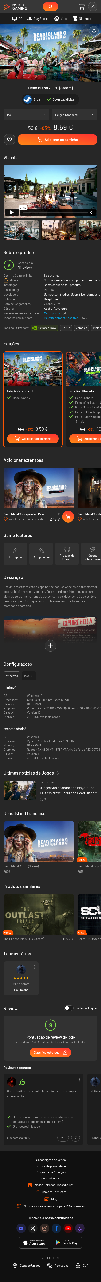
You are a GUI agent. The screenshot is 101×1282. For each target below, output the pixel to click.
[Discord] (21, 1228)
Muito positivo (53, 313)
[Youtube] (68, 1228)
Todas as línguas (86, 1008)
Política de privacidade (50, 1166)
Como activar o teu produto (62, 285)
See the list (51, 275)
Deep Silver (51, 299)
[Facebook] (56, 1228)
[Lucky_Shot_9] (21, 969)
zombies (81, 328)
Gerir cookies (50, 1258)
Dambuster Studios (57, 294)
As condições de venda (50, 1160)
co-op (66, 328)
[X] (33, 1228)
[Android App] (67, 1243)
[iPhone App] (34, 1243)
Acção (48, 308)
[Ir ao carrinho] (82, 6)
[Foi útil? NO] (75, 1138)
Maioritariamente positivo (61, 318)
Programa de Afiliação (51, 1172)
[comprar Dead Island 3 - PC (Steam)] (39, 841)
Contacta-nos (50, 1178)
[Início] (15, 7)
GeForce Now (47, 328)
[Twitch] (80, 1228)
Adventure (61, 308)
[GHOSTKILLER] (11, 1082)
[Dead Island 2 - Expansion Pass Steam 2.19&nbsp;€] (39, 488)
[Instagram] (44, 1228)
